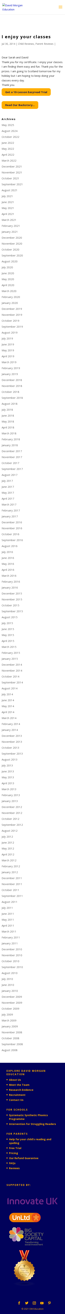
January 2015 (10, 658)
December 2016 (12, 522)
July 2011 (7, 907)
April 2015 (8, 641)
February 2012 (11, 866)
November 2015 (12, 599)
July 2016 (7, 552)
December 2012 (12, 807)
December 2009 (12, 996)
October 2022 (10, 137)
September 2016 (12, 540)
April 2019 (8, 356)
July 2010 (7, 979)
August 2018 (10, 403)
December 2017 (12, 451)
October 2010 (10, 961)
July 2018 (7, 409)
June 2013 (8, 771)
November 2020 (12, 243)
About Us (15, 1079)
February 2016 (11, 581)
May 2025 (8, 125)
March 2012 (9, 860)
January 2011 (10, 943)
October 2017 (10, 463)
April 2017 (8, 498)
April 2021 (8, 214)
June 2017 (8, 486)
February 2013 (11, 795)
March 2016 (9, 575)
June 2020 (8, 273)
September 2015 (12, 611)
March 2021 (9, 220)
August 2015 (10, 617)
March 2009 (9, 1020)
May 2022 (8, 148)
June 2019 (8, 344)
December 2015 (12, 593)
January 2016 (10, 587)
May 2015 (8, 635)
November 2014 (12, 670)
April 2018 (8, 427)
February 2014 (11, 724)
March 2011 (9, 931)
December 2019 (12, 309)
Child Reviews (26, 43)
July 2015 (7, 623)
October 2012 (10, 819)
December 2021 (12, 166)
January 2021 (10, 231)
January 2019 (10, 374)
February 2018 (11, 439)
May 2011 (8, 919)
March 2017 (9, 504)
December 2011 (12, 878)
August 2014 (10, 688)
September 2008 (12, 1044)
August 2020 (10, 261)
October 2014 (10, 676)
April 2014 (8, 712)
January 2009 (10, 1026)
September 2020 (12, 255)
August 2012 (10, 830)
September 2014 (12, 682)
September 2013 (12, 753)
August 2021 (10, 190)
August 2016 (10, 546)
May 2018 (8, 421)
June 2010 (8, 985)
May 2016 (8, 564)
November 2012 (12, 813)
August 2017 (10, 475)
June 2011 (8, 913)
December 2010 (12, 949)
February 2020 (11, 297)
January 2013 (10, 801)
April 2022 (8, 154)
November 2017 (12, 457)
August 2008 (10, 1050)
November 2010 (12, 955)
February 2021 (11, 226)
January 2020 (10, 303)
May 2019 (8, 350)
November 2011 (12, 884)
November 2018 (12, 386)
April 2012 (8, 854)
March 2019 (9, 362)
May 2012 (8, 848)
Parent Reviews (44, 43)
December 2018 (12, 380)
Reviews (14, 1168)
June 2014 (8, 700)
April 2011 (8, 925)
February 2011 (11, 937)
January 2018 (10, 445)
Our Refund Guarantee (23, 1158)
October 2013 (10, 747)
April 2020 (8, 285)
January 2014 (10, 730)
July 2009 (7, 1014)
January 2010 (10, 991)
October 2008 (10, 1038)
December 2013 (12, 736)
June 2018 (8, 415)
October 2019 (10, 320)
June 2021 (8, 202)
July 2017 (7, 481)
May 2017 (8, 492)
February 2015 (11, 652)
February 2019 (11, 368)
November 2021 (12, 172)
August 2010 (10, 973)
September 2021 (12, 184)
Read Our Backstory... (20, 105)
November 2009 (12, 1002)
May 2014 (8, 706)
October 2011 (10, 890)
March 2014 (9, 718)
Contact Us (16, 1100)
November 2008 (12, 1032)
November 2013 (12, 741)
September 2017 (12, 469)
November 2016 (12, 528)
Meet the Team (19, 1084)
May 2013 (8, 777)
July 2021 (7, 196)
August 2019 (10, 332)
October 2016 (10, 534)
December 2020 (12, 237)
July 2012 (7, 836)
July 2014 (7, 694)
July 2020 (7, 267)
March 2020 (9, 291)
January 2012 (10, 872)
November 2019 (12, 314)
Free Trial (15, 1148)
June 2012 (8, 842)
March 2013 (9, 789)
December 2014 (12, 664)
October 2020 (10, 249)
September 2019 (12, 326)
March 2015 (9, 647)
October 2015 (10, 605)
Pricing (13, 1153)
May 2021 (8, 208)
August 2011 (10, 902)
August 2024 (10, 131)
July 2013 (7, 765)
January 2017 (10, 516)
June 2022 (8, 142)
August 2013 (10, 759)
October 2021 (10, 178)
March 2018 (9, 433)
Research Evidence (21, 1090)
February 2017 (11, 510)
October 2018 (10, 392)
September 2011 (12, 896)
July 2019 (7, 338)
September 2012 (12, 824)
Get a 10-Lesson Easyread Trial (26, 92)
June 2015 (8, 629)
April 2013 (8, 783)
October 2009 (10, 1008)
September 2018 (12, 397)
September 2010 (12, 967)
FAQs (12, 1163)
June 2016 (8, 558)
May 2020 (8, 279)
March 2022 (9, 160)
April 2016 (8, 569)
